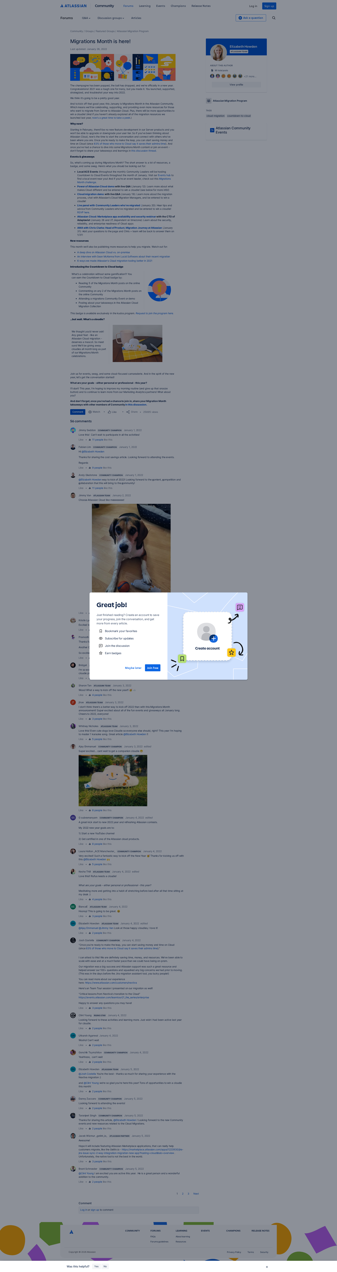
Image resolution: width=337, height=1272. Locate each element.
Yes (96, 1266)
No (105, 1266)
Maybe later (133, 668)
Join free (152, 668)
